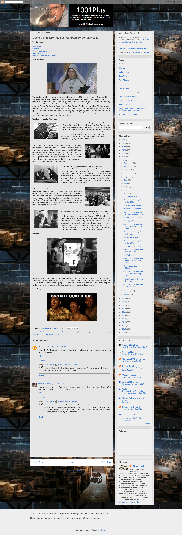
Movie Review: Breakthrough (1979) (134, 347)
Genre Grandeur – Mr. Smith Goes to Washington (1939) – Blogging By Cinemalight (134, 418)
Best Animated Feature (128, 100)
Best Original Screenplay (128, 96)
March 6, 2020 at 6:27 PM (56, 384)
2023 (124, 150)
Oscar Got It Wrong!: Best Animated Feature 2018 (133, 213)
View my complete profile (129, 502)
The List (122, 68)
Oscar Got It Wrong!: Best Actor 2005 (133, 201)
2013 (124, 319)
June (126, 183)
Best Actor (123, 84)
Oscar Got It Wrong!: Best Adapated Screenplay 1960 (133, 226)
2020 (124, 160)
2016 (124, 309)
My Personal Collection (128, 115)
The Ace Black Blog (130, 345)
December (128, 163)
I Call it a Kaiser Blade (132, 205)
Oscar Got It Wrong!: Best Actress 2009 (133, 285)
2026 (124, 140)
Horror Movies (124, 105)
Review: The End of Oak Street (133, 354)
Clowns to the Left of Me (133, 218)
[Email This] (68, 328)
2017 (124, 305)
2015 (124, 312)
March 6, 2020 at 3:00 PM (56, 347)
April (126, 190)
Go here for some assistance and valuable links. (134, 40)
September (128, 173)
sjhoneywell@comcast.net (139, 52)
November (128, 167)
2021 (124, 157)
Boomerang (36, 46)
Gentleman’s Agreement (41, 51)
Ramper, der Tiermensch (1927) (133, 384)
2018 (124, 302)
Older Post (106, 462)
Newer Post (37, 462)
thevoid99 (42, 384)
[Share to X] (72, 328)
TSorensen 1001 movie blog (133, 359)
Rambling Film (128, 352)
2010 (124, 329)
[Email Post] (63, 328)
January (127, 294)
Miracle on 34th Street (40, 334)
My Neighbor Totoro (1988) (131, 361)
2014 (124, 315)
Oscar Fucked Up (55, 334)
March (126, 194)
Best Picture (124, 76)
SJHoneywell (49, 365)
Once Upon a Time (130, 237)
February (128, 291)
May (126, 187)
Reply (40, 356)
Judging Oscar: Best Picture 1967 (134, 393)
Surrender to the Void (131, 407)
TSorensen (42, 347)
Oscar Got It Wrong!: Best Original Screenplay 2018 (133, 261)
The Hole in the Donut (132, 246)
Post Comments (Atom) (76, 470)
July (126, 180)
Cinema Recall (128, 366)
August (127, 177)
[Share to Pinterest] (77, 328)
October (127, 170)
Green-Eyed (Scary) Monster (131, 267)
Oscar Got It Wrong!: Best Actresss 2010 (133, 233)
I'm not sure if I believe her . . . (133, 377)
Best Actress (124, 88)
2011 (124, 326)
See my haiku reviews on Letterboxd (133, 48)
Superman (125, 402)
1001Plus (122, 64)
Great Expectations (39, 53)
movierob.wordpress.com (132, 414)
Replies (43, 360)
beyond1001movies (130, 382)
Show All (147, 423)
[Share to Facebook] (75, 328)
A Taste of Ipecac (129, 375)
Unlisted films (124, 72)
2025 (124, 143)
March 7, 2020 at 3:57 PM (67, 402)
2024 (124, 147)
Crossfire (35, 49)
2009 (124, 332)
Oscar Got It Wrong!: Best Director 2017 (133, 251)
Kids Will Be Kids (129, 255)
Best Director (124, 80)
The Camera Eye (130, 197)
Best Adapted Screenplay (52, 332)
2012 (124, 322)
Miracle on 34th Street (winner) (44, 55)
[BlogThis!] (70, 328)
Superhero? (128, 221)
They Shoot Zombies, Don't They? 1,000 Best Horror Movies (132, 110)
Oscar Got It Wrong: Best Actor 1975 (133, 242)
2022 (124, 153)
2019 (124, 298)
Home (72, 462)
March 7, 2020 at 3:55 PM (67, 365)
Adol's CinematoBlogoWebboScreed (134, 390)
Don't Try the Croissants (132, 209)
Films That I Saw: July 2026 (132, 409)
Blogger (103, 530)
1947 (40, 332)
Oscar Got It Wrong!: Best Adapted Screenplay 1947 (133, 273)
